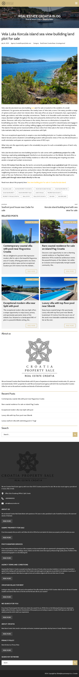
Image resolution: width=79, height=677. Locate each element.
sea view (51, 196)
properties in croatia (54, 192)
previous (18, 207)
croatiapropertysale (25, 192)
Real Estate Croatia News (47, 43)
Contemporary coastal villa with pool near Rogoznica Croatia (17, 248)
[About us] (39, 358)
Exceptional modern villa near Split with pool (19, 304)
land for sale (39, 192)
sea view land (62, 196)
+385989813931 (10, 498)
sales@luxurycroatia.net (12, 503)
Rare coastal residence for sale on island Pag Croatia (58, 247)
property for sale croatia (11, 196)
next (61, 207)
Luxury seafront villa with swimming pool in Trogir (19, 421)
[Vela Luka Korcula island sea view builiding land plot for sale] (39, 75)
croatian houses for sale (43, 189)
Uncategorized (60, 43)
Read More (7, 521)
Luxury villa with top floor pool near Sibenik (58, 304)
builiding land (7, 189)
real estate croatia (40, 196)
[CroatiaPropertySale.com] (7, 3)
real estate (26, 196)
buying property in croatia (23, 189)
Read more (31, 271)
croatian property (9, 192)
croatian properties (61, 189)
